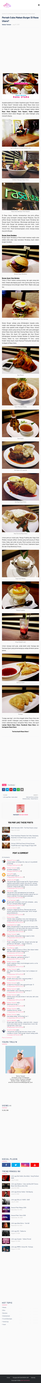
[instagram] (25, 1165)
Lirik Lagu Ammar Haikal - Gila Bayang (22, 1192)
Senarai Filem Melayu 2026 (18, 1207)
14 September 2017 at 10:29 (15, 1012)
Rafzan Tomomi (6, 24)
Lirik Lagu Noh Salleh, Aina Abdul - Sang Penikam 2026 (25, 1177)
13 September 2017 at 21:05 (15, 959)
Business (5, 1313)
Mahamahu (10, 891)
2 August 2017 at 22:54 (14, 865)
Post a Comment (7, 1037)
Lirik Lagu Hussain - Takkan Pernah (21, 1239)
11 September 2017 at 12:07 (15, 888)
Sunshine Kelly (11, 1030)
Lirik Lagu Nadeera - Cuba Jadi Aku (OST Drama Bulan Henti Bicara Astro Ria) (24, 1185)
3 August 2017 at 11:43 (13, 871)
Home (3, 13)
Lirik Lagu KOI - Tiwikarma (18, 1231)
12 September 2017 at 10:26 (15, 945)
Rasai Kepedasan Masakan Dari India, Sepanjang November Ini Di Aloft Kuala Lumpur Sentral (24, 836)
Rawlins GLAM (11, 880)
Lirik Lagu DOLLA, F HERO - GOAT (20, 1199)
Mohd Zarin (10, 940)
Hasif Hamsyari (11, 900)
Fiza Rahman (11, 948)
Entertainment (6, 1316)
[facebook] (6, 1165)
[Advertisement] (20, 49)
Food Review (9, 13)
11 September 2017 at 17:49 (15, 905)
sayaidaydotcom (12, 925)
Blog (4, 1310)
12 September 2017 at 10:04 (15, 931)
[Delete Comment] (21, 865)
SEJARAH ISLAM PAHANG (15, 955)
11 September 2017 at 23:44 (15, 922)
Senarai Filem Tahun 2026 (18, 1215)
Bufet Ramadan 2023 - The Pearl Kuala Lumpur (24, 828)
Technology (6, 1321)
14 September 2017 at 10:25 (15, 966)
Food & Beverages (7, 1318)
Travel (4, 1324)
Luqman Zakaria (12, 908)
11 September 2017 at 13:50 (15, 897)
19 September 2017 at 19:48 (15, 1027)
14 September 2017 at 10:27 (15, 980)
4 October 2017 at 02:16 (14, 1035)
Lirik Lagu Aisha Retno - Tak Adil (20, 1223)
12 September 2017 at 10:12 (15, 937)
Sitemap (33, 1377)
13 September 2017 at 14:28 (15, 953)
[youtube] (35, 1165)
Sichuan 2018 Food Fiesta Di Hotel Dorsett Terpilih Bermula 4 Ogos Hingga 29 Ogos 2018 (23, 844)
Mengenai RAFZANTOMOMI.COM (21, 1377)
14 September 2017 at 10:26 (15, 974)
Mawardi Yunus (11, 860)
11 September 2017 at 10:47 (15, 877)
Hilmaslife (10, 874)
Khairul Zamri (11, 917)
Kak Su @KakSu (12, 1020)
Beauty (4, 1307)
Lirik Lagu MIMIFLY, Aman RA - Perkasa (22, 1247)
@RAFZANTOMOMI (25, 1380)
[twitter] (16, 1165)
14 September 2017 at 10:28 (15, 1000)
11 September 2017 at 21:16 (15, 914)
